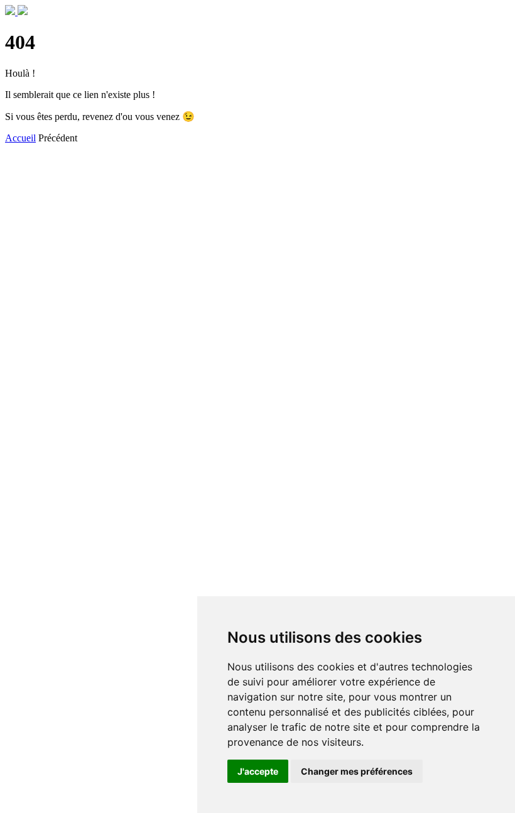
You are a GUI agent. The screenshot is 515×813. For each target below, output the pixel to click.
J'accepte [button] (257, 771)
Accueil (20, 138)
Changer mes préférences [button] (357, 771)
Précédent (57, 138)
